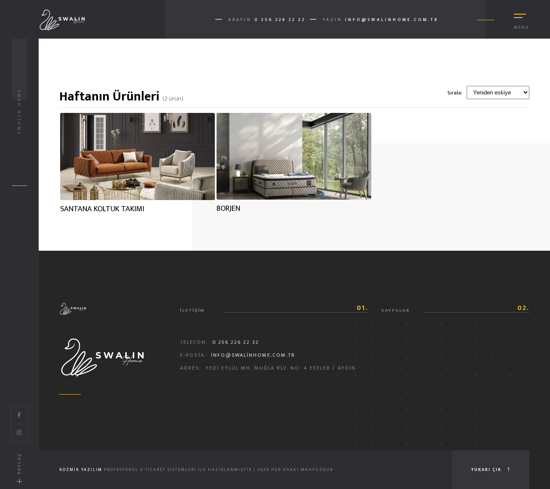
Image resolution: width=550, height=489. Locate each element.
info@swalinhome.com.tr (391, 19)
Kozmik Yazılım (80, 469)
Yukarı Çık (487, 469)
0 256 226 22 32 (280, 19)
